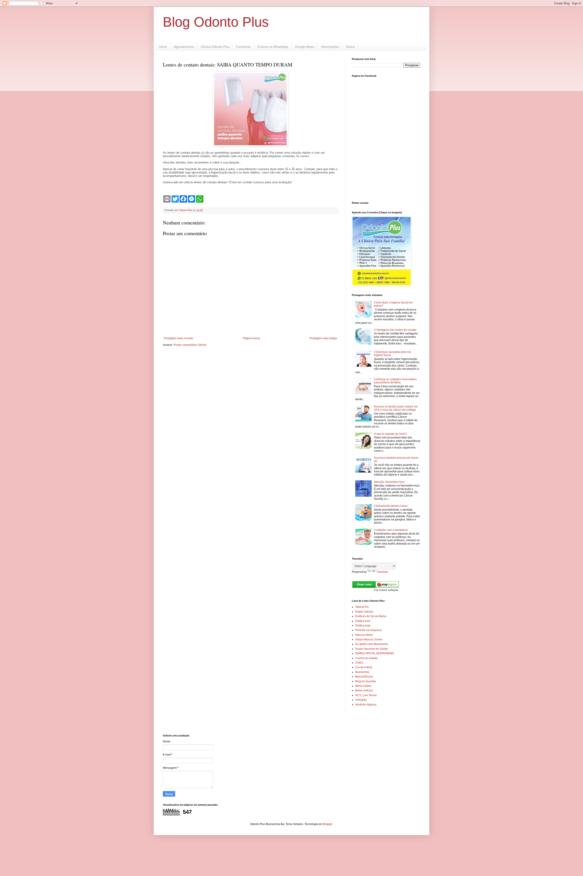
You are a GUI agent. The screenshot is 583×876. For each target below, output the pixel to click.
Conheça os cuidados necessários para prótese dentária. (395, 381)
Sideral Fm (362, 607)
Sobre (350, 46)
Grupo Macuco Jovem (368, 639)
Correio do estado (366, 658)
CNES (359, 662)
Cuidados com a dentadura (391, 530)
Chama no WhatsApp (272, 46)
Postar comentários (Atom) (190, 344)
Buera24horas (364, 676)
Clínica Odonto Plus (215, 46)
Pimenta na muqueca (368, 630)
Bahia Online (363, 686)
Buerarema (362, 672)
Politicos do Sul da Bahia (370, 616)
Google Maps (304, 46)
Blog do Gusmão (365, 681)
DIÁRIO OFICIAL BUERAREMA (374, 653)
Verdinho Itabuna (365, 704)
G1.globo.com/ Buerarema (371, 644)
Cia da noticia (363, 667)
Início (163, 46)
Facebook (243, 46)
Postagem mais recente (178, 338)
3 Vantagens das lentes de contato (395, 329)
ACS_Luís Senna (366, 695)
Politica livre (362, 621)
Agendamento (184, 46)
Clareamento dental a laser (391, 505)
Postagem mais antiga (323, 338)
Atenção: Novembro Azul (389, 482)
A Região (361, 699)
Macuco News (364, 635)
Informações (330, 46)
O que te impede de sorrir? (390, 433)
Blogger (327, 824)
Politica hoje (363, 625)
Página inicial (251, 338)
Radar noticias (364, 611)
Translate (382, 571)
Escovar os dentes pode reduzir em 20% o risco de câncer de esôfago (396, 408)
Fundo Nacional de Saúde (371, 648)
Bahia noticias (364, 690)
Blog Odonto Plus (216, 22)
